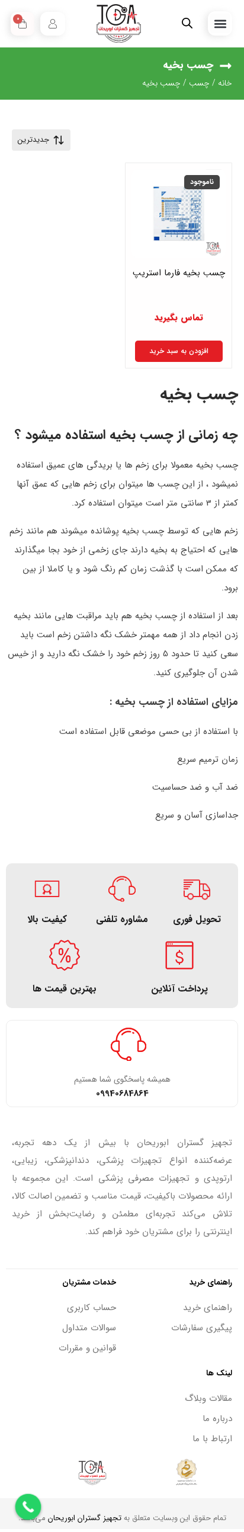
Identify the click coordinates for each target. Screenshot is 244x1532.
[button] (220, 23)
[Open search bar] (187, 23)
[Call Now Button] (28, 1507)
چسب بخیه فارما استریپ (179, 273)
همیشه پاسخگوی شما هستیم (122, 1079)
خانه (225, 83)
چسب (199, 83)
